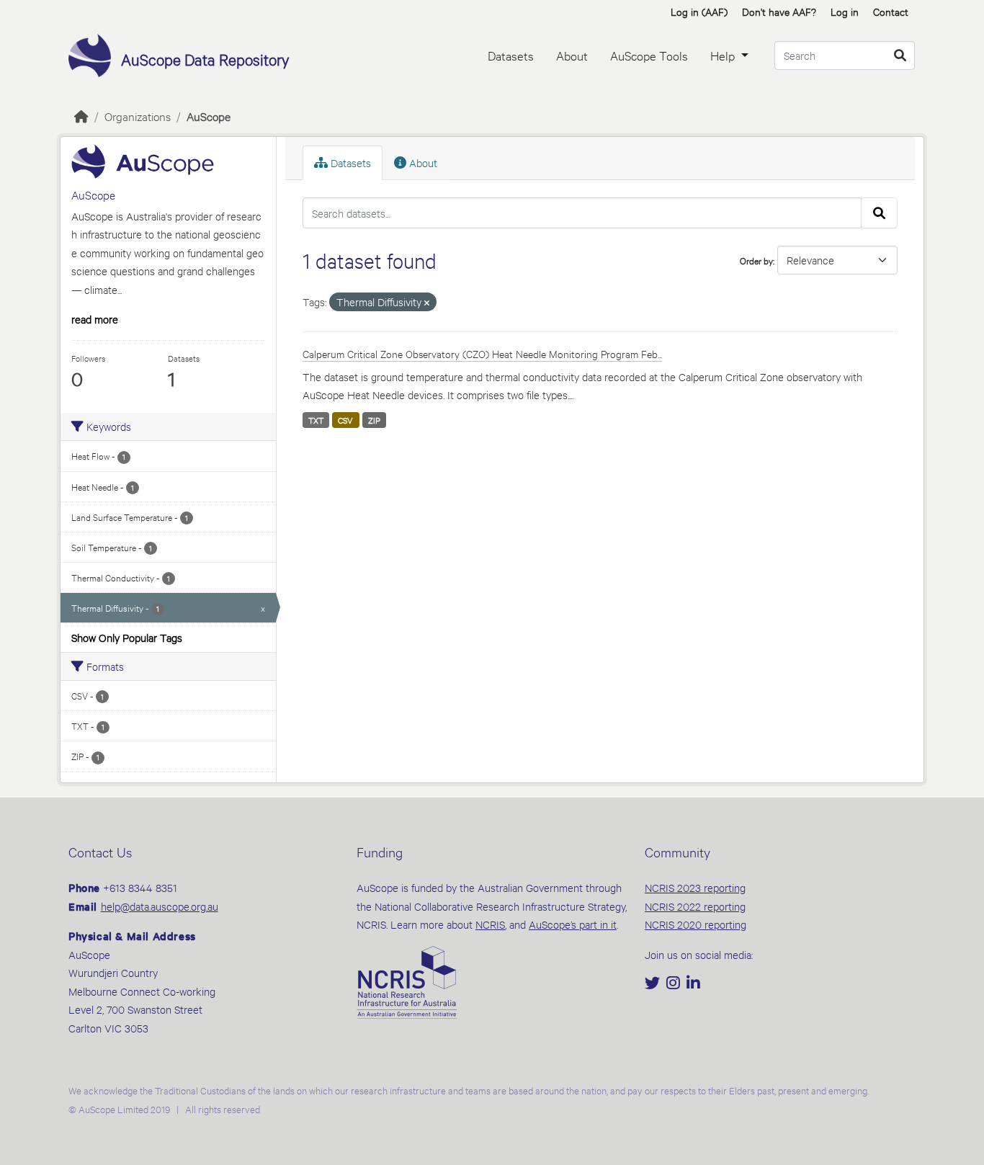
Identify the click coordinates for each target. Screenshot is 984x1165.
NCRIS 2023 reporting (695, 887)
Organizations (137, 115)
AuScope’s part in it (573, 924)
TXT (315, 420)
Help (724, 55)
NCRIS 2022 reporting (695, 906)
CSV (345, 420)
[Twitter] (654, 984)
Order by (756, 260)
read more (94, 319)
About (572, 55)
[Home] (81, 115)
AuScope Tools (649, 55)
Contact (890, 11)
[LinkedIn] (693, 984)
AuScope (209, 115)
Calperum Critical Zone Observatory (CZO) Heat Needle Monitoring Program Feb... (482, 353)
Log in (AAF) (699, 11)
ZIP (374, 420)
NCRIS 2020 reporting (695, 924)
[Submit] (900, 55)
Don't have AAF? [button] (779, 11)
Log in (845, 11)
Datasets (511, 55)
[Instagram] (674, 984)
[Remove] (426, 303)
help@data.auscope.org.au (159, 906)
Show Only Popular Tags (126, 637)
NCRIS (490, 924)
